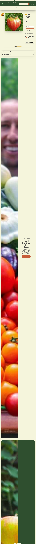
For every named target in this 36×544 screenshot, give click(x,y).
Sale (9, 2)
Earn (8, 5)
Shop (14, 2)
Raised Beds (4, 7)
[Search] (28, 4)
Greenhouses (31, 7)
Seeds (17, 7)
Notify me (30, 28)
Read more (26, 34)
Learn (12, 2)
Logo (4, 4)
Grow (16, 2)
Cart (33, 4)
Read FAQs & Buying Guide (26, 256)
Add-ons (14, 7)
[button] (29, 41)
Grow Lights (26, 7)
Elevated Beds (9, 7)
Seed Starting (21, 7)
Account (31, 4)
